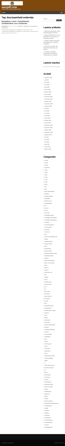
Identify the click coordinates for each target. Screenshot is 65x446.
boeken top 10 (48, 201)
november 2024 (48, 127)
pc (45, 370)
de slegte (47, 229)
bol (45, 205)
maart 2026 (47, 89)
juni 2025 (47, 111)
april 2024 (47, 144)
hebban (46, 277)
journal (46, 301)
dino (46, 234)
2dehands (20, 26)
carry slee (47, 212)
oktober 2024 (48, 130)
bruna (46, 210)
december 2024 (48, 125)
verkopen (47, 410)
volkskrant (47, 415)
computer (47, 222)
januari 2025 (48, 122)
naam (46, 353)
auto (46, 189)
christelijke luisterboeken (51, 220)
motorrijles (47, 348)
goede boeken (48, 251)
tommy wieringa (48, 401)
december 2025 (48, 96)
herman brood (48, 284)
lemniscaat (47, 322)
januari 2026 (48, 94)
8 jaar (46, 182)
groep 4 (46, 270)
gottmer (46, 258)
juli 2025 (47, 108)
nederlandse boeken (50, 355)
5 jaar (46, 174)
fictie (46, 246)
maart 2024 (47, 146)
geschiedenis (48, 248)
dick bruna (47, 232)
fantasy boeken (48, 243)
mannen (47, 332)
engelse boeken (49, 241)
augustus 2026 (48, 77)
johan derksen (48, 296)
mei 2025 (47, 113)
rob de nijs (47, 377)
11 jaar (46, 162)
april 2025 (47, 115)
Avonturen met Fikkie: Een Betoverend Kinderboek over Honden (51, 48)
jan (45, 289)
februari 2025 (48, 120)
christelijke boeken (49, 215)
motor (46, 346)
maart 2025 (47, 118)
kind (46, 303)
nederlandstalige (49, 358)
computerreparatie (49, 224)
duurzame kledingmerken (51, 236)
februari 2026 (48, 91)
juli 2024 (47, 137)
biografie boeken (49, 196)
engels (46, 239)
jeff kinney (47, 293)
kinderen (47, 313)
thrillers (46, 398)
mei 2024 (47, 142)
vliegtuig (47, 413)
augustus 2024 (48, 134)
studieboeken (26, 26)
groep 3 (46, 267)
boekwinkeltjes (48, 203)
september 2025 (49, 103)
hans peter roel (48, 272)
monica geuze (48, 343)
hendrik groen (48, 282)
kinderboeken (48, 308)
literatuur (47, 327)
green (46, 265)
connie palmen (48, 227)
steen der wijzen (49, 386)
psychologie (47, 374)
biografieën (47, 198)
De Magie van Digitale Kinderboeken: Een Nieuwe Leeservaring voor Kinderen (50, 53)
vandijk (46, 408)
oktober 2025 (48, 101)
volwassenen (48, 417)
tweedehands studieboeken (51, 403)
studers (46, 389)
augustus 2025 (48, 106)
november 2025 (48, 99)
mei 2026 (47, 84)
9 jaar (46, 184)
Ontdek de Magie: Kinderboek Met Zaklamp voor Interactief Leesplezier (52, 42)
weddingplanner (49, 427)
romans (46, 379)
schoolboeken (48, 382)
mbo (46, 339)
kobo (46, 315)
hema (46, 279)
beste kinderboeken (49, 191)
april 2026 (47, 87)
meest (46, 341)
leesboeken (47, 320)
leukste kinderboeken (50, 324)
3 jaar (46, 170)
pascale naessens (49, 367)
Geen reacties (12, 26)
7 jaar (46, 179)
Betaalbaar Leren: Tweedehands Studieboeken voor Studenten (15, 22)
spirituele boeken (49, 384)
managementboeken (50, 329)
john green (47, 298)
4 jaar (46, 172)
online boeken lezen (50, 365)
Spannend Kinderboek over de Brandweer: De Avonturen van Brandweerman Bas (52, 36)
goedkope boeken (49, 255)
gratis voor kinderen (50, 262)
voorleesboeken (49, 422)
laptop (46, 317)
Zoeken (45, 18)
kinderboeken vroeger (50, 310)
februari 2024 (48, 149)
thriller (46, 396)
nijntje (46, 360)
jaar (45, 286)
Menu (4, 12)
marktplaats (47, 336)
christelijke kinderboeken (51, 217)
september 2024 (49, 132)
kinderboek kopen (49, 305)
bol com (47, 208)
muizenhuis (47, 351)
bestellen (47, 193)
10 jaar (46, 160)
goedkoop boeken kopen (51, 253)
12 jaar (46, 165)
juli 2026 (47, 80)
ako (45, 186)
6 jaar (46, 177)
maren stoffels (48, 334)
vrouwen (47, 424)
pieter (46, 372)
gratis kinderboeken (49, 260)
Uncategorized (48, 405)
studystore (47, 393)
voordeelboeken (49, 420)
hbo (45, 274)
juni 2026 (47, 82)
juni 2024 (47, 139)
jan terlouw (47, 291)
